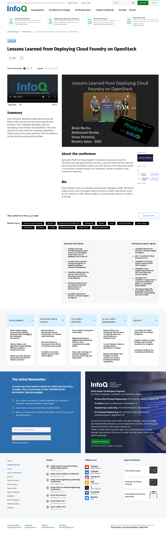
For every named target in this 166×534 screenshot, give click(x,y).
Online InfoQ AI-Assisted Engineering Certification (65, 488)
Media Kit (10, 496)
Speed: (40, 68)
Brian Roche (144, 174)
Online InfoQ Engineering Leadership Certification (65, 481)
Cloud (11, 40)
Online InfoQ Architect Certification (65, 474)
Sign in (154, 3)
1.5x (53, 68)
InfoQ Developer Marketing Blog (13, 502)
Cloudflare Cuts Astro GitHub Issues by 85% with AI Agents (144, 263)
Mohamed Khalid (145, 179)
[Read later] (22, 58)
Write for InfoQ (13, 480)
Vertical (24, 68)
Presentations (26, 32)
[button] (31, 437)
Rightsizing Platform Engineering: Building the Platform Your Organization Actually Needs (82, 342)
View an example (34, 392)
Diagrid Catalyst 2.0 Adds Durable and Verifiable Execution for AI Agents (144, 342)
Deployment (142, 223)
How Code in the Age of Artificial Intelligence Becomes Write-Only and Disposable (82, 355)
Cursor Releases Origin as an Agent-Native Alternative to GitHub (113, 346)
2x (56, 68)
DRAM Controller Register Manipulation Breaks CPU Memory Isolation (20, 358)
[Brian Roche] (139, 174)
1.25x (49, 68)
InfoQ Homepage (13, 32)
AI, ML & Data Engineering (109, 320)
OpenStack (28, 227)
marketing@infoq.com (66, 527)
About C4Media (13, 492)
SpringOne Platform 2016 (69, 223)
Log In (9, 469)
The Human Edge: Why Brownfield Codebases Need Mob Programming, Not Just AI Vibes (145, 292)
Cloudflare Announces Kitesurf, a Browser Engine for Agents (78, 296)
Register (143, 3)
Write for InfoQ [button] (86, 3)
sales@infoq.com (30, 527)
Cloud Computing (101, 227)
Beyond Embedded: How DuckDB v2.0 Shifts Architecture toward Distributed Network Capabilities (113, 358)
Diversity (10, 508)
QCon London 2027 (58, 507)
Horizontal (27, 68)
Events (132, 10)
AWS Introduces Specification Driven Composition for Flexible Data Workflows (51, 333)
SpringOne (89, 223)
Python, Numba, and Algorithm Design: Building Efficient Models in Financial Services (20, 347)
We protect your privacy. (20, 442)
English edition (72, 3)
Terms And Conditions (130, 527)
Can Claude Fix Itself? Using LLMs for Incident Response (143, 332)
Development (37, 10)
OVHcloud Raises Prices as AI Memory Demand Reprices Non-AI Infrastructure (77, 286)
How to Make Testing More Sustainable (83, 331)
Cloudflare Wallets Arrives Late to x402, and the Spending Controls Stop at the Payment (78, 275)
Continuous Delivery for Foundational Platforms (144, 351)
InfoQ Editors (12, 484)
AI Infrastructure (83, 10)
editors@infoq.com (48, 527)
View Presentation (14, 68)
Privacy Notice (116, 527)
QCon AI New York (58, 501)
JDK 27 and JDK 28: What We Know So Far (144, 257)
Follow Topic (149, 216)
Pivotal (41, 227)
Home (9, 461)
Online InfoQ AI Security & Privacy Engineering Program (64, 467)
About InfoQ (12, 488)
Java (112, 223)
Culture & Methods (105, 10)
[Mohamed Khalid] (139, 179)
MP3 (20, 105)
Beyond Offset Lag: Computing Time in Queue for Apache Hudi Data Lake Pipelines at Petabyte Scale (113, 334)
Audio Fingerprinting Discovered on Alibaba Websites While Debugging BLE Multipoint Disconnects (20, 334)
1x (46, 68)
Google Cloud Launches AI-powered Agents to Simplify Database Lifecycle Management (77, 264)
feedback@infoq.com (14, 527)
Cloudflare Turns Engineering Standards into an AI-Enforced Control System (144, 272)
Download (12, 105)
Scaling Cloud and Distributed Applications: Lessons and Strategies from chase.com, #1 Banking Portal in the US (78, 253)
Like (13, 58)
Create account (13, 465)
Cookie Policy (143, 527)
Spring (101, 223)
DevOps (123, 10)
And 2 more (141, 183)
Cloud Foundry (125, 223)
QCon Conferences (14, 473)
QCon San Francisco (58, 495)
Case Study (83, 227)
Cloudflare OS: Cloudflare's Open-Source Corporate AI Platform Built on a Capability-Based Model (145, 282)
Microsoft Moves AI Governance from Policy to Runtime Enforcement (51, 344)
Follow (154, 174)
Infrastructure (67, 227)
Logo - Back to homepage (17, 9)
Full (31, 68)
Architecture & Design (59, 10)
